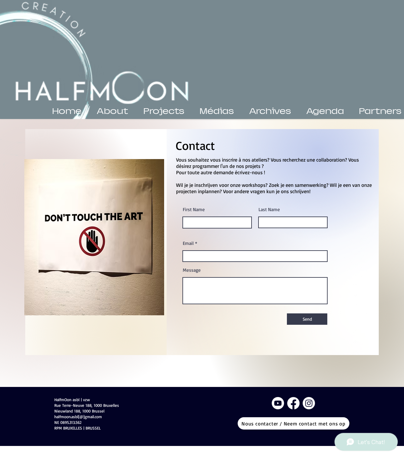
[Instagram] (309, 403)
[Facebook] (293, 403)
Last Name (269, 209)
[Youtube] (278, 403)
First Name (194, 209)
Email (188, 243)
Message (192, 270)
